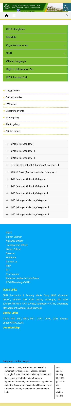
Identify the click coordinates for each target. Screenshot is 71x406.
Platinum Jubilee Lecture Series (22, 278)
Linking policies (23, 371)
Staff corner (12, 274)
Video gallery (12, 117)
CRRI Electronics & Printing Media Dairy (26, 295)
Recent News (13, 90)
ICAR (20, 322)
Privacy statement (24, 367)
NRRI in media (13, 131)
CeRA (48, 318)
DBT (19, 318)
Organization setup (17, 45)
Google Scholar (34, 308)
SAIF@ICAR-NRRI (12, 303)
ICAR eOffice (28, 303)
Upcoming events (15, 111)
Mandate (11, 37)
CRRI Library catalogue (42, 299)
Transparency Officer (17, 245)
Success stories (14, 97)
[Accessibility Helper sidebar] (67, 7)
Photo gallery (13, 124)
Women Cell (20, 299)
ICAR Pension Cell (16, 77)
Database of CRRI (45, 303)
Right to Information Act (20, 69)
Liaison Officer (13, 249)
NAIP (25, 318)
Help (8, 265)
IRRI (13, 318)
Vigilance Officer (14, 241)
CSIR (55, 318)
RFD (8, 270)
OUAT (40, 318)
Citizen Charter (14, 237)
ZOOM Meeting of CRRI (18, 282)
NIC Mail (63, 299)
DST (32, 318)
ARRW (13, 322)
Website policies (38, 371)
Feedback (11, 257)
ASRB (6, 318)
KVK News (11, 104)
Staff (9, 53)
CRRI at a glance (15, 29)
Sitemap (10, 253)
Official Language (16, 61)
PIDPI (9, 232)
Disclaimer (9, 367)
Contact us (11, 261)
